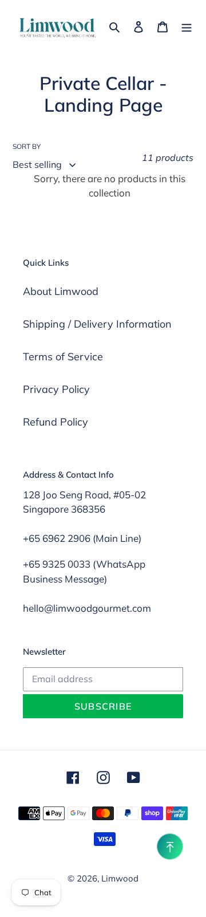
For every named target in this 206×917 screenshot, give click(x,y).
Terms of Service (63, 356)
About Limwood (60, 291)
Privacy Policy (56, 389)
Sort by (27, 146)
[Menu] (187, 25)
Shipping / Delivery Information (97, 323)
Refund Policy (55, 421)
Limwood (119, 878)
